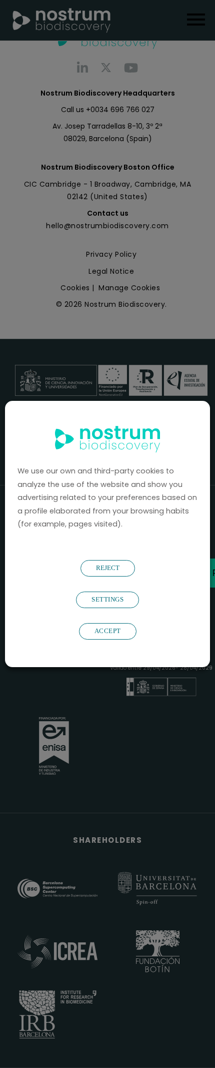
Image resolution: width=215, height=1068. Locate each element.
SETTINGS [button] (108, 599)
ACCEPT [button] (107, 631)
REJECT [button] (108, 568)
